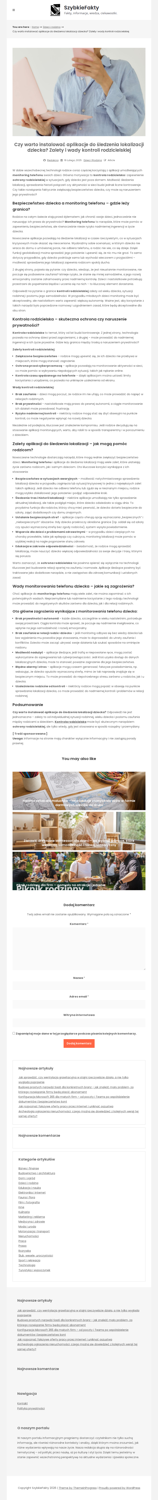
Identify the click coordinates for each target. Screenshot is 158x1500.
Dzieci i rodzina (52, 27)
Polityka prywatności (31, 1408)
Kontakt (22, 1403)
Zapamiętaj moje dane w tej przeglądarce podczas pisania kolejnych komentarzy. (76, 1034)
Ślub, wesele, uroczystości (35, 1255)
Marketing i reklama (31, 1217)
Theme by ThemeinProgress (78, 1488)
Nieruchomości (28, 1236)
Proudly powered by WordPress (119, 1488)
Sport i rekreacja (29, 1260)
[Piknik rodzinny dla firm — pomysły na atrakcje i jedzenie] (79, 871)
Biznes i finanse (28, 1168)
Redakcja (53, 160)
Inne (21, 1207)
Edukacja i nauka (29, 1188)
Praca (22, 1241)
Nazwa (79, 978)
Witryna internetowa (79, 1015)
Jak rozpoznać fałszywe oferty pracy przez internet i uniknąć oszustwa (65, 1106)
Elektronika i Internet (32, 1193)
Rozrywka (24, 1251)
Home (35, 27)
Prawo (22, 1246)
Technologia (26, 1265)
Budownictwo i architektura (36, 1173)
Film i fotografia (29, 1202)
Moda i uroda (27, 1226)
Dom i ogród (26, 1178)
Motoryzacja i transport (34, 1231)
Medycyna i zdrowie (31, 1222)
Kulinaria (24, 1212)
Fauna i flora (26, 1197)
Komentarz (79, 924)
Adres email (79, 996)
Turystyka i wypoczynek (34, 1270)
